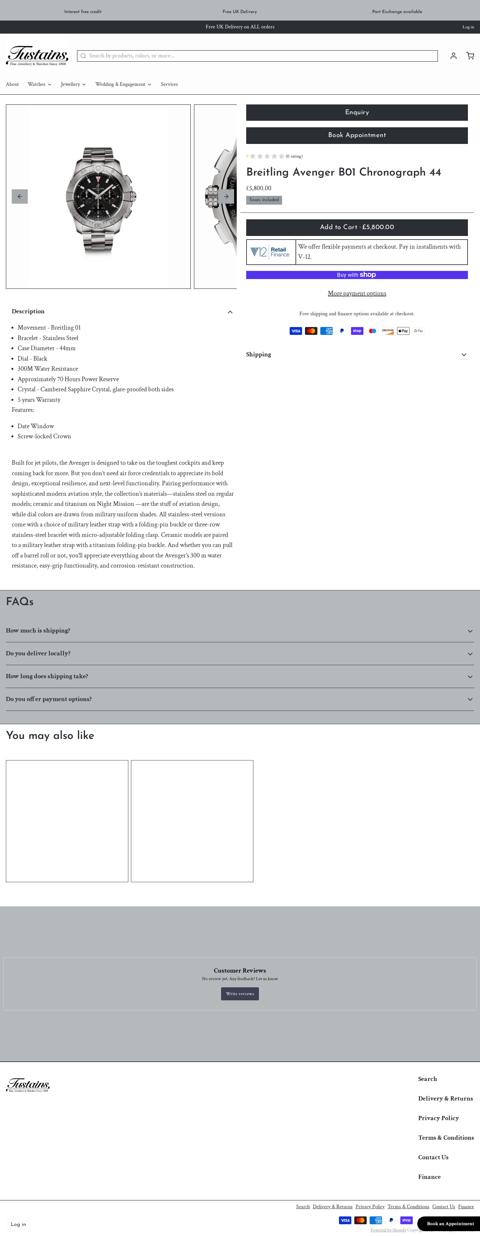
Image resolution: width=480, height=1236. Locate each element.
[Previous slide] (20, 196)
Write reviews (240, 994)
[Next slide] (226, 196)
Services (169, 84)
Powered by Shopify (388, 1230)
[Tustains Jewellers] (37, 55)
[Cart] (467, 56)
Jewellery (70, 84)
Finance (429, 1177)
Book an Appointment (450, 1224)
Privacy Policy (438, 1118)
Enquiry (357, 112)
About (12, 84)
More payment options (357, 293)
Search (427, 1079)
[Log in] (450, 56)
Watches (36, 84)
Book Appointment (357, 135)
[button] (357, 227)
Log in (468, 27)
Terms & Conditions (446, 1138)
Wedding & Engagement (120, 84)
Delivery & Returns (445, 1098)
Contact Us (433, 1157)
